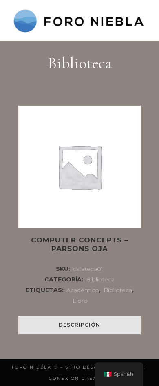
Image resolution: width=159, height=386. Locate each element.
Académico (82, 290)
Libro (80, 300)
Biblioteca (100, 279)
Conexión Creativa (79, 378)
